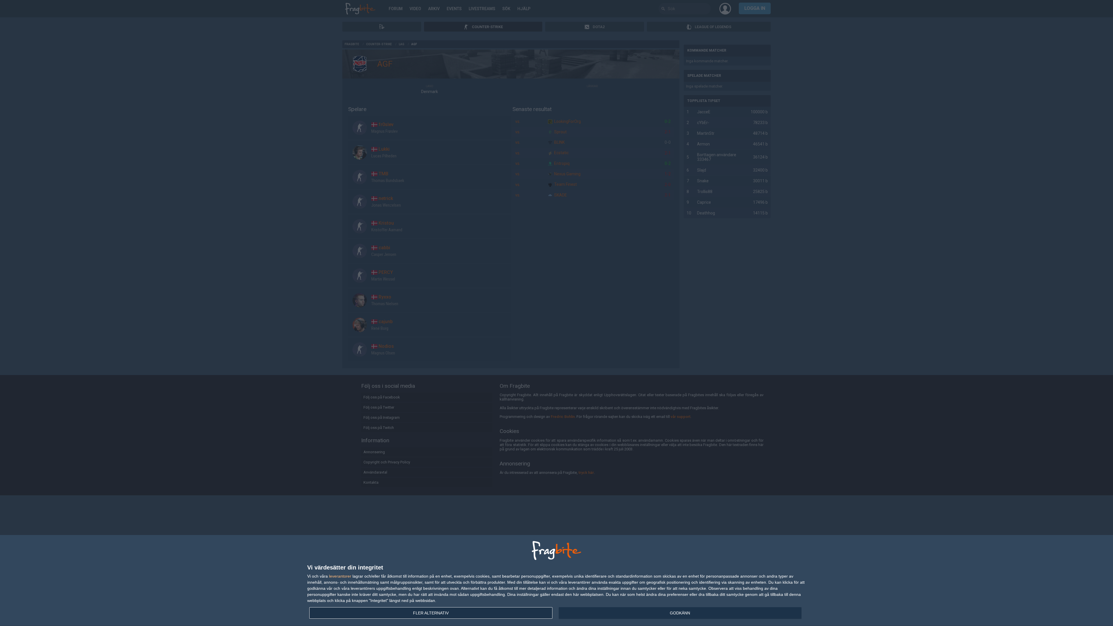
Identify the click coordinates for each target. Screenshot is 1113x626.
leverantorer (340, 576)
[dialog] (556, 580)
